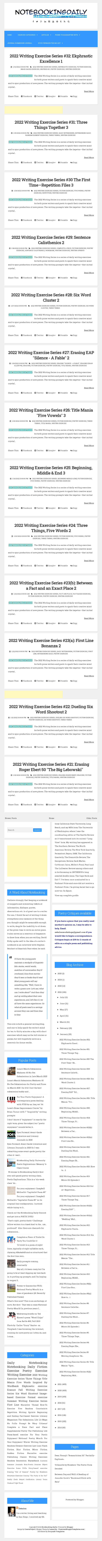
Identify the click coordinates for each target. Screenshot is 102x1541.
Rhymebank (33, 1460)
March (63, 1022)
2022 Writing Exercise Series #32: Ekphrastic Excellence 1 (51, 58)
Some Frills (21, 1468)
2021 (59, 1384)
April (62, 1016)
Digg (74, 96)
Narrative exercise (37, 1453)
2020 (60, 1390)
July (62, 997)
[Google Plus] (41, 21)
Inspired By (45, 69)
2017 (60, 1409)
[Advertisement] (33, 110)
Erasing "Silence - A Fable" (68, 363)
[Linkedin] (45, 21)
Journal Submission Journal (19, 43)
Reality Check (12, 1479)
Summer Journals (15, 1464)
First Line (13, 1404)
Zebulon (22, 1508)
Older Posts (91, 818)
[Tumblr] (60, 21)
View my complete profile (66, 895)
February (64, 1028)
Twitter (40, 96)
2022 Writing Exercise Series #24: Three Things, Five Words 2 (51, 528)
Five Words (79, 191)
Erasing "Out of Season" (18, 1472)
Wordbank (49, 250)
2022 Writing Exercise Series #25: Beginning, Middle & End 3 (51, 470)
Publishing (12, 1457)
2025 (60, 973)
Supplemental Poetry (17, 1431)
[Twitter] (37, 21)
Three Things (54, 135)
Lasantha (53, 1529)
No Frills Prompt (16, 1423)
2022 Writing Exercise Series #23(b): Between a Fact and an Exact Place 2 (51, 585)
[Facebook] (33, 21)
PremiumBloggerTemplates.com (71, 1529)
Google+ (52, 96)
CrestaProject (30, 1529)
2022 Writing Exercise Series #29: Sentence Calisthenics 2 (51, 239)
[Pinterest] (57, 21)
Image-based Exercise (30, 69)
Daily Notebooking (66, 133)
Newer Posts (11, 818)
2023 (60, 986)
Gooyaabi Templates (56, 1531)
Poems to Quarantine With (66, 35)
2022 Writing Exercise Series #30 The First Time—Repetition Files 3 (51, 182)
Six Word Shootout (52, 720)
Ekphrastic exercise (67, 67)
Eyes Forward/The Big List (49, 43)
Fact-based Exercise (81, 594)
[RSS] (64, 21)
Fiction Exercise (84, 67)
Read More (89, 91)
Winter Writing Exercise (35, 1442)
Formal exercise (37, 1397)
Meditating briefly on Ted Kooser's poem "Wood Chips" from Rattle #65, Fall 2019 (30, 1317)
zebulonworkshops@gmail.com (70, 932)
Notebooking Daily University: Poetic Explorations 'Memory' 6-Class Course (32, 1164)
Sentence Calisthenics (35, 250)
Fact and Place (65, 594)
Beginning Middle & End (67, 479)
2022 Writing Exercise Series (45, 67)
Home (9, 35)
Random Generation (17, 1460)
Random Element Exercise (36, 135)
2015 (59, 1421)
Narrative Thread (29, 1405)
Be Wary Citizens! (37, 1423)
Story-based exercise (38, 1468)
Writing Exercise (72, 69)
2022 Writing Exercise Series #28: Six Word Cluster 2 (51, 297)
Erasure (27, 366)
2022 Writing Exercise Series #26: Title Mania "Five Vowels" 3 (51, 412)
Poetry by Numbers (38, 1472)
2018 (60, 1403)
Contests (43, 1461)
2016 (59, 1415)
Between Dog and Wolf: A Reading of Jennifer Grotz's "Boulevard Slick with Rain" (73, 1478)
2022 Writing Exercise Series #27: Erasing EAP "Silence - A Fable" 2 (51, 355)
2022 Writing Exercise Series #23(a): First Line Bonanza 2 (51, 643)
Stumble (64, 96)
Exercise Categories (26, 35)
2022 (60, 992)
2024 (60, 979)
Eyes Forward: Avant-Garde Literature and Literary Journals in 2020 (29, 1136)
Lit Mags (43, 1419)
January (64, 1034)
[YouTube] (53, 21)
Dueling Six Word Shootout (67, 718)
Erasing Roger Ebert (67, 775)
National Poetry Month (31, 1438)
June (62, 1003)
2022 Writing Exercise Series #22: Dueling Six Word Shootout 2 (51, 709)
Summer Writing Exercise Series (27, 1400)
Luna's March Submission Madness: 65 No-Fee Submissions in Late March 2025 (32, 1073)
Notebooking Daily (83, 133)
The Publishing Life (37, 1431)
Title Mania (66, 366)
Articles (45, 35)
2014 (60, 1427)
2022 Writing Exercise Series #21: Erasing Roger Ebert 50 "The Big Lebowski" (51, 766)
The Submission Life (28, 1419)
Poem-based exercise (17, 1434)
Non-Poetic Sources (32, 1464)
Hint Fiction (23, 1449)
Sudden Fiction (15, 1453)
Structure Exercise (15, 1476)
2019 (59, 1396)
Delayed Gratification (26, 1479)
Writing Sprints (77, 250)
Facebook (27, 96)
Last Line (36, 1445)
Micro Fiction (39, 1449)
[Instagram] (49, 21)
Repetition (46, 193)
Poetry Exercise (58, 69)
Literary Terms (41, 1479)
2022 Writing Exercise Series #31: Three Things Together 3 (51, 124)
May (62, 1009)
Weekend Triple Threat (15, 1483)
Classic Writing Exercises (33, 1457)
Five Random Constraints (32, 1408)
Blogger (80, 1499)
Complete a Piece (64, 248)
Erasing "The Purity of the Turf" (35, 1476)
